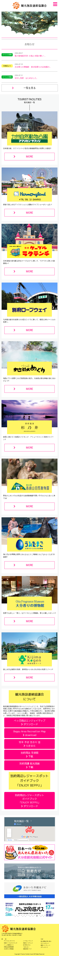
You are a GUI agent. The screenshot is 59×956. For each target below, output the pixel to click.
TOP (42, 939)
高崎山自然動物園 (9, 947)
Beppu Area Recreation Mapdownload (29, 733)
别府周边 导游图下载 (29, 754)
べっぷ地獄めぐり (9, 945)
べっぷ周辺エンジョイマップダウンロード (29, 722)
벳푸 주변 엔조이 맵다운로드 (29, 743)
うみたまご (26, 947)
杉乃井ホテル (26, 945)
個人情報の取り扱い (46, 941)
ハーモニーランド (28, 941)
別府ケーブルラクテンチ (10, 943)
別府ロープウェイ (28, 943)
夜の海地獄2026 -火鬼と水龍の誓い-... (30, 56)
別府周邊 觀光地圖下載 (30, 765)
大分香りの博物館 (9, 949)
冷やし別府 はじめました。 (26, 78)
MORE (29, 156)
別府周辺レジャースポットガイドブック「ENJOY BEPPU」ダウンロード (29, 800)
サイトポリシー (45, 943)
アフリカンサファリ (9, 941)
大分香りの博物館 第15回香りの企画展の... (33, 67)
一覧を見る (30, 87)
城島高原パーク (27, 949)
